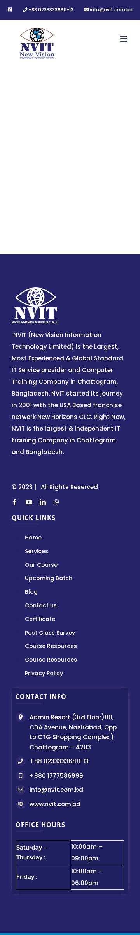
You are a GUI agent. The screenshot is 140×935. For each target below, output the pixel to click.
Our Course (41, 565)
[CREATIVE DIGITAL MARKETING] (70, 80)
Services (36, 551)
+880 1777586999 (56, 776)
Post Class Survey (50, 633)
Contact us (41, 605)
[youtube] (29, 502)
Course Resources (51, 646)
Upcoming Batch (48, 578)
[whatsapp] (56, 502)
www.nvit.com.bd (55, 804)
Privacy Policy (44, 673)
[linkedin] (43, 502)
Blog (31, 592)
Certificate (40, 619)
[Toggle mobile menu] (124, 39)
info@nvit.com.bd (56, 790)
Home (33, 537)
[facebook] (15, 502)
